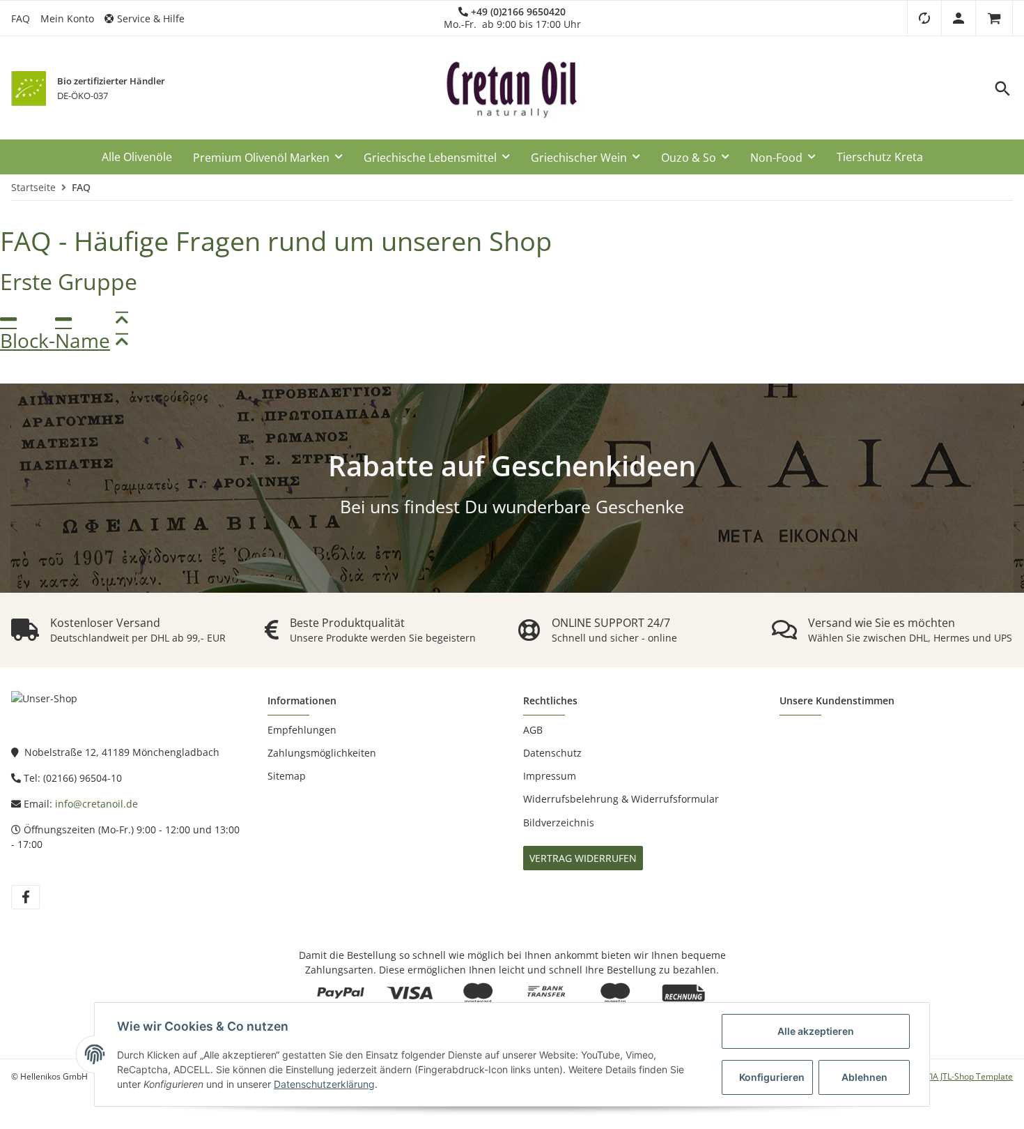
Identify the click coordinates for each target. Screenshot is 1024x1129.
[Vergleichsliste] (924, 18)
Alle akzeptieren (815, 1031)
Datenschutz (552, 752)
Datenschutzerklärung (324, 1084)
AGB (533, 729)
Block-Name (55, 340)
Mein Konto (67, 18)
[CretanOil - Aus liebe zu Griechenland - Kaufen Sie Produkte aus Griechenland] (512, 88)
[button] (149, 18)
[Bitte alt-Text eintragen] (28, 88)
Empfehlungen (301, 729)
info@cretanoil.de (96, 803)
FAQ (20, 18)
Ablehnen (864, 1077)
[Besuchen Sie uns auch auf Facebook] (25, 897)
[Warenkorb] (994, 18)
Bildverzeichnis (558, 822)
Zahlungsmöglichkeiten (321, 752)
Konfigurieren (772, 1077)
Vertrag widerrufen (583, 858)
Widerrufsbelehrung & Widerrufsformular (621, 798)
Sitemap (286, 775)
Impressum (549, 775)
